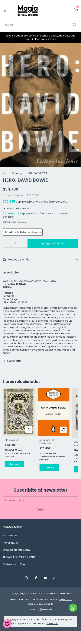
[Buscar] (74, 24)
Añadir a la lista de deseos (23, 232)
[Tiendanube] (40, 610)
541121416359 (10, 535)
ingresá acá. (66, 599)
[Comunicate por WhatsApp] (73, 608)
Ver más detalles (16, 222)
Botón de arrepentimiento (40, 604)
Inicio (6, 173)
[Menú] (6, 10)
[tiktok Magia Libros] (54, 577)
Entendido (52, 623)
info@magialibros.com (16, 549)
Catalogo (17, 173)
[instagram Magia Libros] (26, 577)
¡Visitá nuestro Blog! (14, 564)
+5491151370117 (11, 542)
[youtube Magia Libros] (45, 577)
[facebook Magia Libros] (35, 577)
